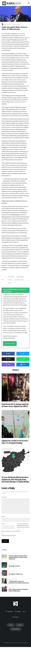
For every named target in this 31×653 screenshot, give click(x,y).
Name (3, 516)
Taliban (10, 279)
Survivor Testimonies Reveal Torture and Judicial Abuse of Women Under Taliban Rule (18, 557)
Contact (20, 625)
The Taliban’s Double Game (16, 574)
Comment (4, 497)
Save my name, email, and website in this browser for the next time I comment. (23, 525)
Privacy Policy (15, 629)
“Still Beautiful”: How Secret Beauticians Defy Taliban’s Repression (19, 582)
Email (3, 523)
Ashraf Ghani (20, 276)
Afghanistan (11, 276)
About (10, 625)
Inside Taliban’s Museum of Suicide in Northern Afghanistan (18, 590)
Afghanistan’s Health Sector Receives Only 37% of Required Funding (15, 442)
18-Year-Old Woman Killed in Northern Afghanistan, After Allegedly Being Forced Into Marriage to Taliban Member (15, 479)
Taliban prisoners (19, 279)
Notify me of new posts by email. (9, 535)
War (10, 282)
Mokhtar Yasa (7, 24)
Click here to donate (9, 343)
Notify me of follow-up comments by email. (11, 531)
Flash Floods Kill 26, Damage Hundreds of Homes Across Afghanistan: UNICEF (15, 405)
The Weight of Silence (14, 566)
